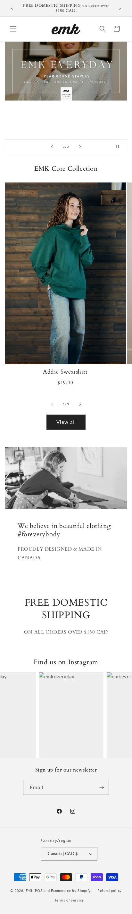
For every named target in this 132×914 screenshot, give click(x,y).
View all (66, 422)
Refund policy (109, 890)
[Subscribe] (102, 787)
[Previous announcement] (12, 8)
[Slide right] (80, 404)
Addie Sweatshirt (65, 372)
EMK (30, 890)
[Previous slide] (52, 147)
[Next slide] (80, 147)
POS (39, 890)
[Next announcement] (120, 8)
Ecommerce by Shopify (71, 890)
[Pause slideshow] (120, 147)
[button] (13, 29)
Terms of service (69, 900)
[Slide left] (52, 404)
